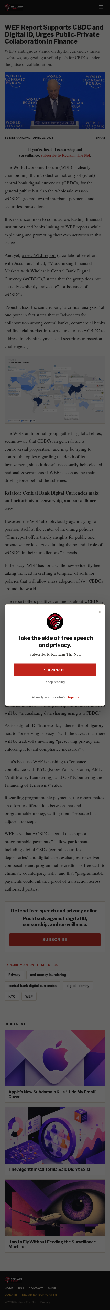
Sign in (73, 697)
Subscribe (55, 670)
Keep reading (55, 682)
